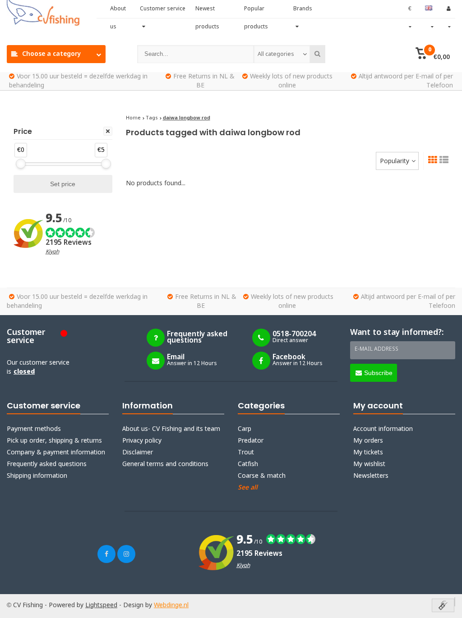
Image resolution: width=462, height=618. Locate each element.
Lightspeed (101, 605)
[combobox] (282, 54)
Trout (246, 453)
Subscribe (378, 372)
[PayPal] (454, 602)
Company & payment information (56, 453)
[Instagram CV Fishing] (126, 554)
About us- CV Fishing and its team (171, 429)
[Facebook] (106, 554)
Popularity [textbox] (394, 161)
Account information (383, 429)
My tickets (368, 453)
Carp (244, 429)
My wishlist (369, 464)
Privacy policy (142, 441)
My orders (368, 441)
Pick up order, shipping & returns (54, 441)
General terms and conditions (165, 464)
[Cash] (443, 606)
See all (248, 488)
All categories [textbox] (276, 54)
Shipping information (37, 476)
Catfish (248, 464)
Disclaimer (137, 453)
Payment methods (34, 429)
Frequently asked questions (47, 464)
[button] (433, 54)
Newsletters (370, 476)
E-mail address (376, 349)
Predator (250, 441)
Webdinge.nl (171, 605)
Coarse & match (262, 476)
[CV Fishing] (52, 13)
